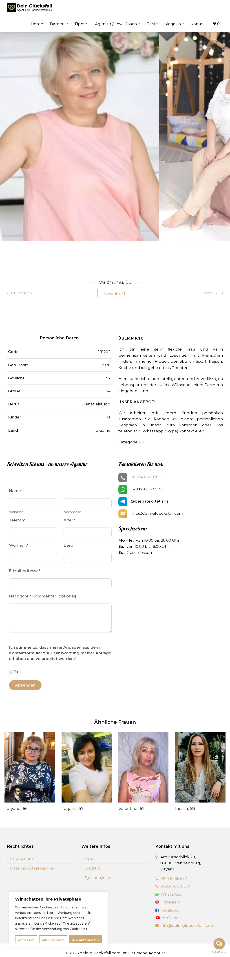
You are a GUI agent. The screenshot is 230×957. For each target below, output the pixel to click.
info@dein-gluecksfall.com (186, 925)
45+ (142, 442)
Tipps (80, 24)
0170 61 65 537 (173, 878)
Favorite (112, 293)
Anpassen (26, 940)
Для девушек (97, 877)
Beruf (69, 545)
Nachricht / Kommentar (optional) (42, 596)
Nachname (72, 512)
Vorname (16, 512)
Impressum (21, 858)
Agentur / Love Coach (116, 24)
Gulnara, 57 (22, 293)
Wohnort (18, 545)
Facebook (170, 910)
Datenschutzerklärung (32, 868)
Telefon (17, 520)
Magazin (173, 24)
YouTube (169, 918)
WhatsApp (171, 894)
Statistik (92, 868)
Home (37, 24)
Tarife (152, 24)
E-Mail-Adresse (24, 570)
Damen (58, 24)
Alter (69, 520)
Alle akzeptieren (85, 940)
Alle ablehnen (53, 940)
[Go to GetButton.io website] (219, 952)
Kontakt (198, 24)
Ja (16, 671)
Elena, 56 (210, 293)
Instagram (171, 902)
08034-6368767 (146, 477)
